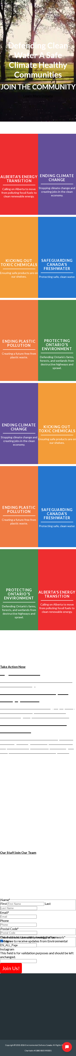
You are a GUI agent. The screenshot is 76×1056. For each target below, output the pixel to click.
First (3, 903)
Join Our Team (25, 852)
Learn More (32, 96)
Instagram (7, 949)
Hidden (5, 941)
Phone (4, 920)
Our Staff (7, 852)
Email (4, 912)
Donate (47, 96)
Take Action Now (13, 667)
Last (48, 903)
